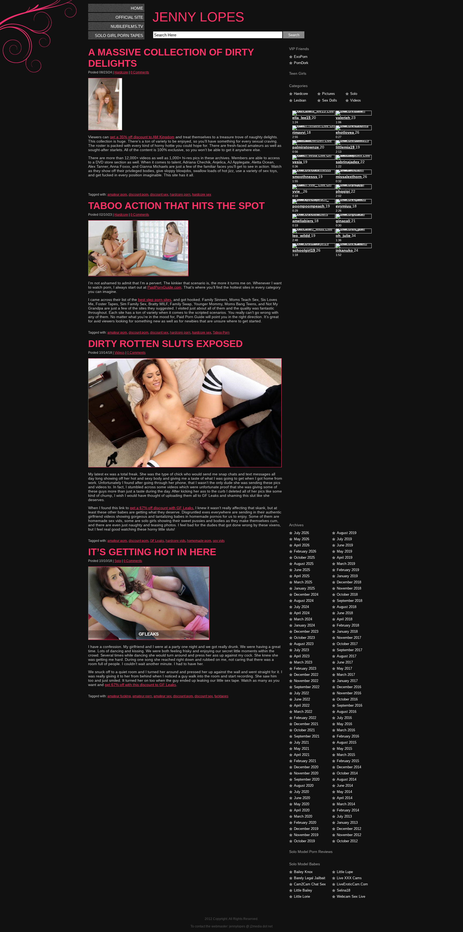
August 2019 (346, 533)
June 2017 (345, 662)
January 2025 (304, 588)
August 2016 (346, 712)
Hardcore (121, 72)
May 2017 (344, 668)
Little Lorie (302, 896)
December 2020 (306, 767)
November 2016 (349, 693)
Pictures (328, 94)
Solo (117, 561)
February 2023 (305, 668)
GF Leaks (157, 541)
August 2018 (346, 607)
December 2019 (306, 829)
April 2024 (301, 613)
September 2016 (349, 705)
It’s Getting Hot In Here (152, 551)
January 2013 (347, 823)
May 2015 (344, 749)
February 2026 (305, 551)
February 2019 (348, 570)
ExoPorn (300, 57)
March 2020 (303, 816)
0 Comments (139, 72)
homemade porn (199, 541)
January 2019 (347, 576)
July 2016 (344, 718)
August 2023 (303, 644)
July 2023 (301, 650)
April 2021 (301, 755)
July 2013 (344, 816)
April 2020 (301, 810)
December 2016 (349, 687)
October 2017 (347, 644)
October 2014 (347, 773)
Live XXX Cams (349, 878)
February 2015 (348, 761)
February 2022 (305, 718)
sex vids (219, 541)
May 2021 (301, 749)
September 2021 (306, 736)
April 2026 (301, 545)
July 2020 (301, 792)
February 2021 (305, 761)
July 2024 (301, 607)
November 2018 (349, 588)
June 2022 (302, 699)
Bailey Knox (303, 872)
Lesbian (300, 100)
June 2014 (345, 786)
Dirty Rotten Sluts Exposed (165, 343)
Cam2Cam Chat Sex (310, 884)
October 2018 (347, 594)
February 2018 (348, 625)
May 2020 (301, 804)
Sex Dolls (329, 100)
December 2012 (349, 829)
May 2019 (344, 551)
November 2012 (349, 835)
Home (137, 8)
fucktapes (221, 696)
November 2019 (306, 835)
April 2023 (301, 656)
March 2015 (346, 755)
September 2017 (349, 650)
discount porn (138, 194)
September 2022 (306, 687)
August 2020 (303, 786)
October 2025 (304, 558)
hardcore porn (180, 194)
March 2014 (346, 804)
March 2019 (346, 564)
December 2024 (306, 594)
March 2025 (303, 582)
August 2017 (346, 656)
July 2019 (344, 539)
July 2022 (301, 693)
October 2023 (304, 638)
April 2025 (301, 576)
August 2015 (346, 742)
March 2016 (346, 730)
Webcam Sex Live (351, 896)
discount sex (159, 194)
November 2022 (306, 681)
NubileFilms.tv (127, 26)
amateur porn (117, 194)
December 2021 (306, 724)
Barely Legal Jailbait (309, 878)
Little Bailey (303, 890)
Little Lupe (345, 872)
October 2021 (304, 730)
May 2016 (344, 724)
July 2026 (301, 533)
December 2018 (349, 582)
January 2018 (347, 631)
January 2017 (347, 681)
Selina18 (343, 890)
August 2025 (303, 564)
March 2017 (346, 675)
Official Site (129, 17)
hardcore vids (175, 541)
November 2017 (349, 638)
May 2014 (344, 792)
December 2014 (349, 767)
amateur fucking (119, 696)
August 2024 (303, 601)
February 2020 (305, 823)
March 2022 (303, 712)
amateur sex (162, 696)
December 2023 (306, 631)
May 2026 (301, 539)
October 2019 (304, 841)
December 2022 (306, 675)
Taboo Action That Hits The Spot (176, 205)
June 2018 (345, 613)
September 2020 (306, 779)
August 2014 (346, 779)
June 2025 (302, 570)
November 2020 (306, 773)
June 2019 (345, 545)
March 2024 (303, 619)
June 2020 (302, 798)
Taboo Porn (221, 332)
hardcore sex (201, 194)
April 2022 (301, 705)
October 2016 (347, 699)
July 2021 (301, 742)
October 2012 (347, 841)
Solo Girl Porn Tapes (119, 35)
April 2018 (344, 619)
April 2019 (344, 558)
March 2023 (303, 662)
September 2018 (349, 601)
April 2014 (344, 798)
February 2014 (348, 810)
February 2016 (348, 736)
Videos (119, 353)
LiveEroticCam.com (352, 884)
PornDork (301, 63)
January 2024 (304, 625)
